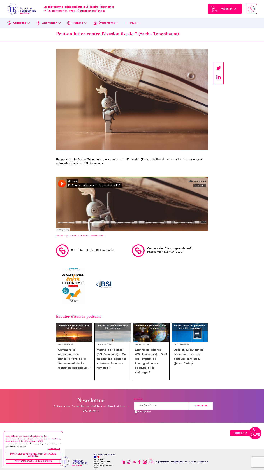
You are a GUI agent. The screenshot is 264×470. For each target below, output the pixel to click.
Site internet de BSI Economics (92, 250)
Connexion (251, 9)
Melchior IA (228, 9)
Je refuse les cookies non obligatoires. (33, 461)
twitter (218, 68)
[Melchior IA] (255, 433)
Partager (218, 77)
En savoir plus (54, 449)
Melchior (59, 236)
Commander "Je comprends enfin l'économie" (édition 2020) (170, 250)
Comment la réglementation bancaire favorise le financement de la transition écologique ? (74, 359)
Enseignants (144, 412)
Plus (133, 23)
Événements (107, 23)
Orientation (49, 23)
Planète (78, 23)
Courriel (138, 399)
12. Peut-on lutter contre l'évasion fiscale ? (85, 236)
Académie (19, 23)
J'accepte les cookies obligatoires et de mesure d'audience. (33, 455)
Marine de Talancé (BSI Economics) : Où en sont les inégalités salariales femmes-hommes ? (111, 359)
